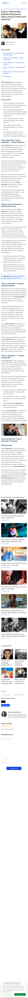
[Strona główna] (1, 9)
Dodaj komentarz (14, 768)
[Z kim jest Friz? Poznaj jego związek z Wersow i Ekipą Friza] (7, 654)
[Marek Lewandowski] (3, 43)
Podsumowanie (7, 76)
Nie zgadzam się (8, 994)
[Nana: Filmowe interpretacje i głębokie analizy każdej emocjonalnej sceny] (14, 530)
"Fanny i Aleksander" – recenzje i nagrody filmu (14, 68)
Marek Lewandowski (10, 42)
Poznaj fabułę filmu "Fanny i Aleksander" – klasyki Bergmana (14, 54)
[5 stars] (11, 726)
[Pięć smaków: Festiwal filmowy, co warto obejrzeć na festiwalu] (14, 577)
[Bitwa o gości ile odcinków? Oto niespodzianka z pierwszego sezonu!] (21, 673)
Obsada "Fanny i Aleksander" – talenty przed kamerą (13, 58)
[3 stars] (7, 726)
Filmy (5, 9)
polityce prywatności (6, 991)
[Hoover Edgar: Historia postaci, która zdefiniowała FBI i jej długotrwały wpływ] (14, 625)
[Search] (25, 2)
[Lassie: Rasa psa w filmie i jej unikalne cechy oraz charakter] (14, 506)
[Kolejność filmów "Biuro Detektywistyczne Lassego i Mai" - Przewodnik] (14, 554)
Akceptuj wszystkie (20, 994)
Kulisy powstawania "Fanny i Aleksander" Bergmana (14, 72)
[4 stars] (9, 726)
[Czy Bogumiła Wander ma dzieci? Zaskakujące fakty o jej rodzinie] (7, 673)
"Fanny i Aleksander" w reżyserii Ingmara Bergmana (14, 63)
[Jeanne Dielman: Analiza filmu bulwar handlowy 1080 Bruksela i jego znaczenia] (14, 601)
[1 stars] (2, 726)
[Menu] (23, 2)
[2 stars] (4, 726)
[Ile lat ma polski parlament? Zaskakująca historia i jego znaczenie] (21, 654)
